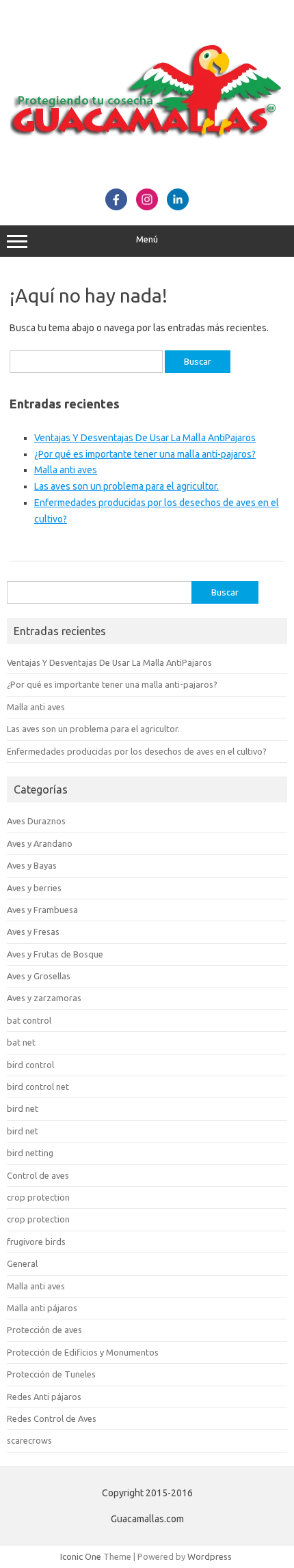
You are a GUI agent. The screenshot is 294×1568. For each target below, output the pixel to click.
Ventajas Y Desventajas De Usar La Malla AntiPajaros (145, 437)
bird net (22, 1108)
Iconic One (80, 1556)
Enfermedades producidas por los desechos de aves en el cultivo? (137, 751)
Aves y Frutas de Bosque (55, 954)
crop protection (38, 1197)
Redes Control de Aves (51, 1418)
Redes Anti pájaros (44, 1396)
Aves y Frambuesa (42, 909)
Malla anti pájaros (42, 1308)
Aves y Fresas (33, 931)
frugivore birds (36, 1241)
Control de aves (38, 1175)
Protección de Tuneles (51, 1374)
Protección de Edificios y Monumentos (83, 1352)
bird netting (30, 1153)
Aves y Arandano (39, 843)
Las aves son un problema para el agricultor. (126, 486)
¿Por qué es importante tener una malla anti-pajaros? (145, 454)
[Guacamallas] (147, 173)
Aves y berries (34, 888)
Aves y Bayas (32, 865)
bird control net (38, 1086)
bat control (29, 1020)
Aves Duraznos (36, 821)
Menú (147, 239)
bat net (21, 1042)
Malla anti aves (65, 469)
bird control (30, 1064)
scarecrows (29, 1440)
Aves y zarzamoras (44, 998)
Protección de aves (44, 1329)
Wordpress (209, 1556)
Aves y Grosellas (38, 976)
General (22, 1263)
